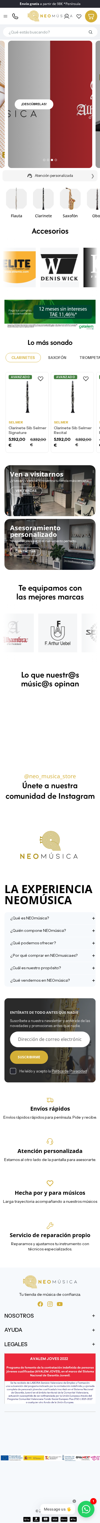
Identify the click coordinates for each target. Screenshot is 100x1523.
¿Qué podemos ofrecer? (33, 942)
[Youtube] (59, 1304)
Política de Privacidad (69, 1071)
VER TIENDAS (26, 491)
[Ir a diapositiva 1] (44, 160)
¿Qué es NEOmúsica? (29, 918)
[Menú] (6, 16)
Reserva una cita (36, 118)
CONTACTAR (26, 551)
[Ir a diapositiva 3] (52, 160)
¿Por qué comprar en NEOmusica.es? (44, 955)
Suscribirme (29, 1057)
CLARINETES (23, 357)
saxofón (57, 357)
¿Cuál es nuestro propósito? (35, 967)
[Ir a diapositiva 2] (48, 160)
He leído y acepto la (53, 1071)
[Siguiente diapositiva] (89, 202)
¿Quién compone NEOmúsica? (38, 930)
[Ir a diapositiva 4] (56, 160)
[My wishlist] (79, 16)
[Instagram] (50, 1304)
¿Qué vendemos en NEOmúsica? (40, 980)
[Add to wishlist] (41, 379)
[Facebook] (40, 1304)
